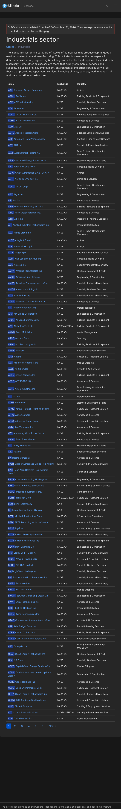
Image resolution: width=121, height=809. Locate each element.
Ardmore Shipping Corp (23, 362)
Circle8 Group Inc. (20, 706)
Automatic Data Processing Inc (27, 139)
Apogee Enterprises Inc (24, 320)
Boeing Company (19, 457)
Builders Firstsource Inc (23, 540)
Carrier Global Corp (21, 632)
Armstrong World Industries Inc (26, 433)
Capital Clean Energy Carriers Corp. (30, 666)
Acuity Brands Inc (19, 445)
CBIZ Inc (15, 660)
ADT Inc (15, 145)
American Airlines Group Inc (25, 90)
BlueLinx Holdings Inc (22, 608)
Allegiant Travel (19, 240)
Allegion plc (17, 252)
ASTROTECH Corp (21, 381)
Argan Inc (16, 194)
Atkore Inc (17, 402)
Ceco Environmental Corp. (25, 687)
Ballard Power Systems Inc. (25, 534)
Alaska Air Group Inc (21, 246)
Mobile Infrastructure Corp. (25, 516)
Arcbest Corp (18, 338)
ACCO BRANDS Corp (22, 114)
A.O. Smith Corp (19, 295)
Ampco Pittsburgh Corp (22, 307)
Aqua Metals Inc (20, 332)
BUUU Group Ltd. (20, 565)
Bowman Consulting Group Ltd (28, 595)
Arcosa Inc (16, 108)
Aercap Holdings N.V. (21, 166)
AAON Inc (17, 96)
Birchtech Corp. (20, 497)
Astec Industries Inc (21, 388)
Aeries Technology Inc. (23, 178)
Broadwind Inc (19, 583)
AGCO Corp (18, 186)
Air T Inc (15, 218)
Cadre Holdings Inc (21, 681)
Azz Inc (14, 451)
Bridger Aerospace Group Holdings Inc (31, 463)
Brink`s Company (20, 503)
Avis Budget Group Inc (22, 626)
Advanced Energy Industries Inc (27, 160)
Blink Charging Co (21, 546)
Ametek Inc (17, 264)
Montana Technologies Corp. (26, 206)
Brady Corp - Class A (21, 552)
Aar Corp (15, 200)
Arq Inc (14, 356)
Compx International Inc (23, 712)
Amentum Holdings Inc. (24, 289)
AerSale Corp (18, 368)
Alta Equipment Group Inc (24, 258)
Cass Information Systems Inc (27, 638)
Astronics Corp (19, 414)
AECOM (15, 126)
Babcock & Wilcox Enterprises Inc (27, 577)
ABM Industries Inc (20, 102)
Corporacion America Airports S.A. (29, 620)
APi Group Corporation (22, 313)
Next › (52, 726)
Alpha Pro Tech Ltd (20, 326)
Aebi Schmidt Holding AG (24, 152)
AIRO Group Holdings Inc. (24, 212)
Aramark (16, 350)
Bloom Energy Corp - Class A (25, 510)
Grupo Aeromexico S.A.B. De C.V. (28, 172)
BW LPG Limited (20, 589)
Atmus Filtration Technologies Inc (28, 408)
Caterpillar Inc (18, 646)
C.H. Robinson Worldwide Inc (27, 700)
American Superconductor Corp (28, 283)
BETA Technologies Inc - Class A (28, 522)
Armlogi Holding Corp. (23, 559)
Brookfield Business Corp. (25, 491)
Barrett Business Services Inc (26, 485)
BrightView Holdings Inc (22, 571)
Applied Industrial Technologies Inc (28, 225)
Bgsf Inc (16, 528)
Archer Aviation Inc (21, 120)
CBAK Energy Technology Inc (26, 654)
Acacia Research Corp (23, 132)
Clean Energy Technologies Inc (27, 694)
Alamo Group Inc (19, 232)
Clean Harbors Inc (20, 718)
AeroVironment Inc (20, 427)
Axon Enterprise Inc (22, 439)
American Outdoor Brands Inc (27, 301)
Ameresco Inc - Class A (24, 277)
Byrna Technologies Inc (23, 614)
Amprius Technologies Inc (25, 270)
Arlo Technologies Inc (22, 344)
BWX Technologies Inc (23, 601)
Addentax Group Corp (23, 421)
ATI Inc (14, 396)
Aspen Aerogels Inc (21, 375)
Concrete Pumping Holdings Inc (28, 479)
